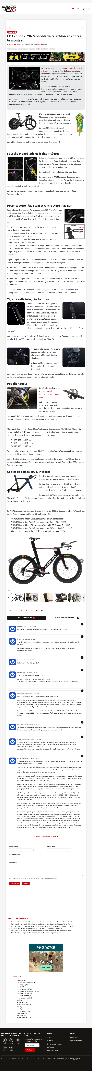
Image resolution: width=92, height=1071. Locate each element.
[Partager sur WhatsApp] (31, 611)
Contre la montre (22, 49)
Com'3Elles (51, 1059)
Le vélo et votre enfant (24, 1004)
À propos (50, 1038)
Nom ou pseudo (13, 846)
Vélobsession (21, 1013)
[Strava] (11, 1047)
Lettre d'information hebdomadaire (33, 1040)
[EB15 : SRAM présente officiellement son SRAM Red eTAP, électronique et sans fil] (9, 27)
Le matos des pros (23, 998)
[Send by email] (37, 611)
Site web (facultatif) (14, 854)
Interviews (20, 1016)
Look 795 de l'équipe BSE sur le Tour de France (49, 394)
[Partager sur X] (21, 611)
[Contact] (73, 9)
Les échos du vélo (26, 982)
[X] (18, 1040)
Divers (19, 1007)
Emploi (22, 985)
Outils (19, 1000)
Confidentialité (52, 1050)
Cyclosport (23, 1009)
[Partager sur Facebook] (16, 611)
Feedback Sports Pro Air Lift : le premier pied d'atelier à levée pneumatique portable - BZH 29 (42, 926)
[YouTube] (5, 1047)
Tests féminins (24, 994)
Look (37, 49)
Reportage (23, 1011)
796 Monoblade (12, 49)
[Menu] (88, 9)
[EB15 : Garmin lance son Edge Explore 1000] (83, 27)
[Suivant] (83, 597)
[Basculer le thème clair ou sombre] (83, 9)
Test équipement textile (28, 991)
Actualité (39, 44)
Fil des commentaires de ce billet (47, 836)
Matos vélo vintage (23, 1018)
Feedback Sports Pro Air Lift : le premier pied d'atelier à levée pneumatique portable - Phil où (41, 924)
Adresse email (51, 846)
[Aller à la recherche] (78, 9)
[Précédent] (9, 597)
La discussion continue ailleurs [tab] (66, 618)
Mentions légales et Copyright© (68, 1059)
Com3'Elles (74, 1038)
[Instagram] (11, 1040)
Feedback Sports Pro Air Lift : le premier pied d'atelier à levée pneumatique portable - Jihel (41, 931)
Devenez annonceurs (54, 1044)
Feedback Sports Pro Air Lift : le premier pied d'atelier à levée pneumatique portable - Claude (42, 922)
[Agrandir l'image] (46, 561)
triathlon (52, 49)
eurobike (32, 49)
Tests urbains (24, 996)
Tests (18, 987)
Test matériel (24, 989)
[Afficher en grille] (9, 590)
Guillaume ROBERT (14, 44)
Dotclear (12, 1059)
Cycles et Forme (76, 1041)
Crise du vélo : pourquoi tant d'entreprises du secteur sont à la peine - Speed (36, 933)
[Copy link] (42, 611)
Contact (50, 1041)
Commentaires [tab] (27, 618)
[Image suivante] (81, 561)
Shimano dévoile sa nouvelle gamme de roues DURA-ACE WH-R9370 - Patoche (36, 928)
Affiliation (51, 1047)
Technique (20, 1002)
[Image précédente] (10, 561)
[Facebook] (5, 1040)
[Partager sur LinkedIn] (26, 611)
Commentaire (13, 862)
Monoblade (44, 49)
